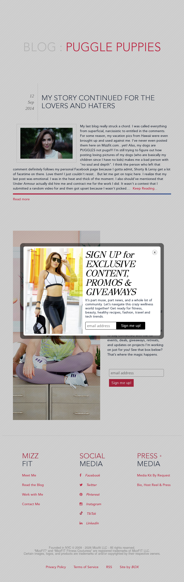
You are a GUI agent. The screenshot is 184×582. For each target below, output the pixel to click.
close (155, 252)
